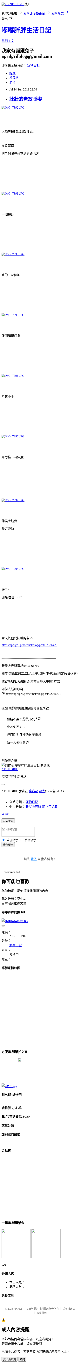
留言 (42, 791)
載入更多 (8, 821)
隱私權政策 (69, 1308)
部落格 (14, 78)
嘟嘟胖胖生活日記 (26, 30)
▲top (5, 813)
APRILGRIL (10, 769)
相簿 (12, 73)
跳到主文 (8, 41)
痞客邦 (33, 791)
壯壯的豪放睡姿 (25, 99)
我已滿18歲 (9, 1359)
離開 (22, 1359)
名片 (12, 82)
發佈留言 (8, 844)
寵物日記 (33, 65)
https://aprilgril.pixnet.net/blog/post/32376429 (29, 645)
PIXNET (18, 1308)
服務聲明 (42, 1312)
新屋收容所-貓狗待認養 (42, 806)
